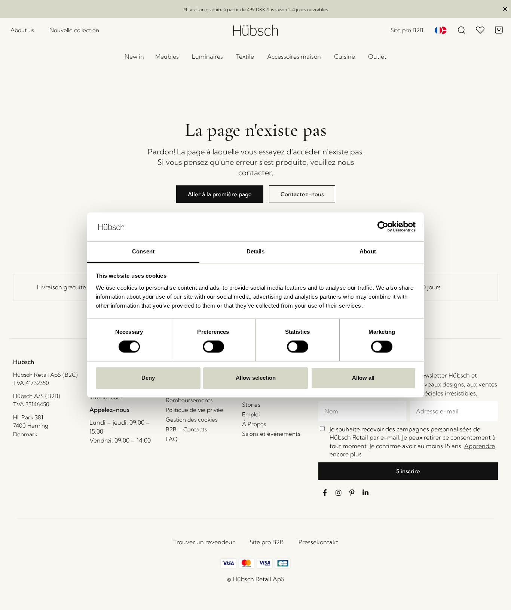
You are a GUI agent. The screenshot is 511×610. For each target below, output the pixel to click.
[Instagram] (338, 492)
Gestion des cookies (191, 419)
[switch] (213, 347)
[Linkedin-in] (365, 492)
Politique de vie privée (194, 409)
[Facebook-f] (325, 492)
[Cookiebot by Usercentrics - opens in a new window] (383, 226)
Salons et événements (271, 433)
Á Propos (254, 424)
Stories (251, 404)
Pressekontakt (318, 542)
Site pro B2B (267, 542)
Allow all (363, 378)
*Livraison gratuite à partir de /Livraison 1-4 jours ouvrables (256, 9)
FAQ (172, 439)
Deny (148, 378)
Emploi (251, 414)
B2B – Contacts (186, 429)
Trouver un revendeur (204, 542)
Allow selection (256, 378)
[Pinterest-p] (352, 492)
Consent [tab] (143, 251)
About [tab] (367, 251)
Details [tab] (256, 251)
